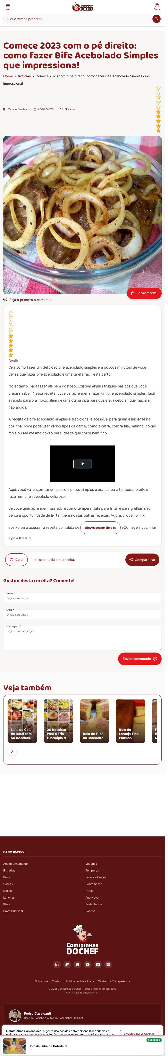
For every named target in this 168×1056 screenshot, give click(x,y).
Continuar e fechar (139, 1034)
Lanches (9, 897)
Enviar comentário (137, 659)
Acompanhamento (15, 863)
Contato (57, 981)
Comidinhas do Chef (69, 988)
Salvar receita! (146, 293)
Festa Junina (93, 904)
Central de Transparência (114, 981)
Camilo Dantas (17, 109)
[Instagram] (57, 964)
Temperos (92, 870)
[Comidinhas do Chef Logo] (82, 940)
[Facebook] (67, 964)
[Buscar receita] (156, 19)
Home (8, 76)
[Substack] (108, 964)
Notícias (24, 76)
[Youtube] (88, 964)
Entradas (9, 870)
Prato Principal (13, 911)
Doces (7, 890)
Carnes (8, 884)
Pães (6, 904)
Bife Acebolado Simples (100, 527)
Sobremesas (93, 884)
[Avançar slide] (12, 751)
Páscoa (90, 911)
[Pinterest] (77, 964)
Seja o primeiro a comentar (30, 300)
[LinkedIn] (98, 964)
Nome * (10, 593)
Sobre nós (41, 981)
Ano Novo (92, 897)
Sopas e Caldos (95, 877)
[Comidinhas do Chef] (82, 6)
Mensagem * (13, 626)
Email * (10, 609)
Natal (89, 890)
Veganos (91, 863)
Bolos (6, 877)
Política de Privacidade (80, 981)
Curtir (19, 559)
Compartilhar (145, 560)
